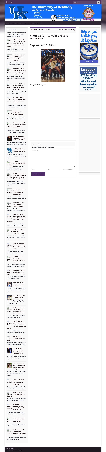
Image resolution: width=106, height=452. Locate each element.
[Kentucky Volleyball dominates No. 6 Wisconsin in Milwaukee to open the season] (9, 431)
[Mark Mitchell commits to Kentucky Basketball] (9, 163)
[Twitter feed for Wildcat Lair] (12, 2)
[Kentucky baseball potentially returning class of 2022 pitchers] (9, 394)
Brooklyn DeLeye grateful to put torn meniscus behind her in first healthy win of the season (16, 325)
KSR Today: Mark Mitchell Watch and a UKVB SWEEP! (19, 338)
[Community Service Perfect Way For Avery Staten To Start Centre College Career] (9, 365)
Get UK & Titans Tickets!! (32, 23)
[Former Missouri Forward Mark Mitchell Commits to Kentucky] (9, 150)
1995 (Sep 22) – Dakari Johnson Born (65, 29)
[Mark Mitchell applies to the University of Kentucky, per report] (9, 272)
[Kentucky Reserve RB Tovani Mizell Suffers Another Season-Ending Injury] (9, 245)
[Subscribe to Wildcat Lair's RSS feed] (6, 2)
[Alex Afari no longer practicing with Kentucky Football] (9, 204)
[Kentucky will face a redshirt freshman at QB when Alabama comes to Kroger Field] (9, 309)
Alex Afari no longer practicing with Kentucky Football (18, 204)
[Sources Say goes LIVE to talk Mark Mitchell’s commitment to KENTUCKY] (9, 124)
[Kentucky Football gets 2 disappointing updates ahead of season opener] (9, 191)
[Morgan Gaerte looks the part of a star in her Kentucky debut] (9, 419)
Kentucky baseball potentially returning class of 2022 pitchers (19, 394)
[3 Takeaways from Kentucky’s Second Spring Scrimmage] (9, 113)
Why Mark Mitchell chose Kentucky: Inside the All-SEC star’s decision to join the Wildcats (16, 43)
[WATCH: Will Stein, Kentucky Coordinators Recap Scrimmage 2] (9, 231)
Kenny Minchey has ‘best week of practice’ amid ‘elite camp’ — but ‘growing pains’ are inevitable (16, 218)
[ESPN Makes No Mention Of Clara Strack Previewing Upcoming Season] (9, 350)
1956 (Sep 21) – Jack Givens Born (41, 29)
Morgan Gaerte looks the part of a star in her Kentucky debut (19, 419)
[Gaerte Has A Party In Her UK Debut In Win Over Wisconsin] (9, 284)
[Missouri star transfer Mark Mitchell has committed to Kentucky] (9, 57)
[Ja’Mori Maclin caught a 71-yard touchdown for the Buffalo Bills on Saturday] (9, 99)
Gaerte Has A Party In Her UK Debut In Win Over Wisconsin (19, 283)
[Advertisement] (53, 99)
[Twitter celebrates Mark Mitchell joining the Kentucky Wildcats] (9, 138)
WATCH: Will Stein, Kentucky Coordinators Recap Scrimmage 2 (19, 231)
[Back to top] (102, 448)
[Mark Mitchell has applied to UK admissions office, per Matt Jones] (9, 258)
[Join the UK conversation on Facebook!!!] (9, 2)
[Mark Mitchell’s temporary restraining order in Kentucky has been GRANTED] (9, 406)
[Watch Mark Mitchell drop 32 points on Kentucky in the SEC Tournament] (9, 85)
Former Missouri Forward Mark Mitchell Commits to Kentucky (19, 149)
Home (8, 23)
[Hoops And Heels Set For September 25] (9, 297)
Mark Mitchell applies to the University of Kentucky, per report (19, 272)
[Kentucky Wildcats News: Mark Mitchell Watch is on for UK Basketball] (9, 381)
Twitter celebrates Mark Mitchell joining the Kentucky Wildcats (19, 138)
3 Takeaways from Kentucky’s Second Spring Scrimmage (18, 112)
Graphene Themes (17, 450)
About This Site (17, 23)
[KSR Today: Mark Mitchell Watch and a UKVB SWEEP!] (9, 338)
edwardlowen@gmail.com (37, 38)
